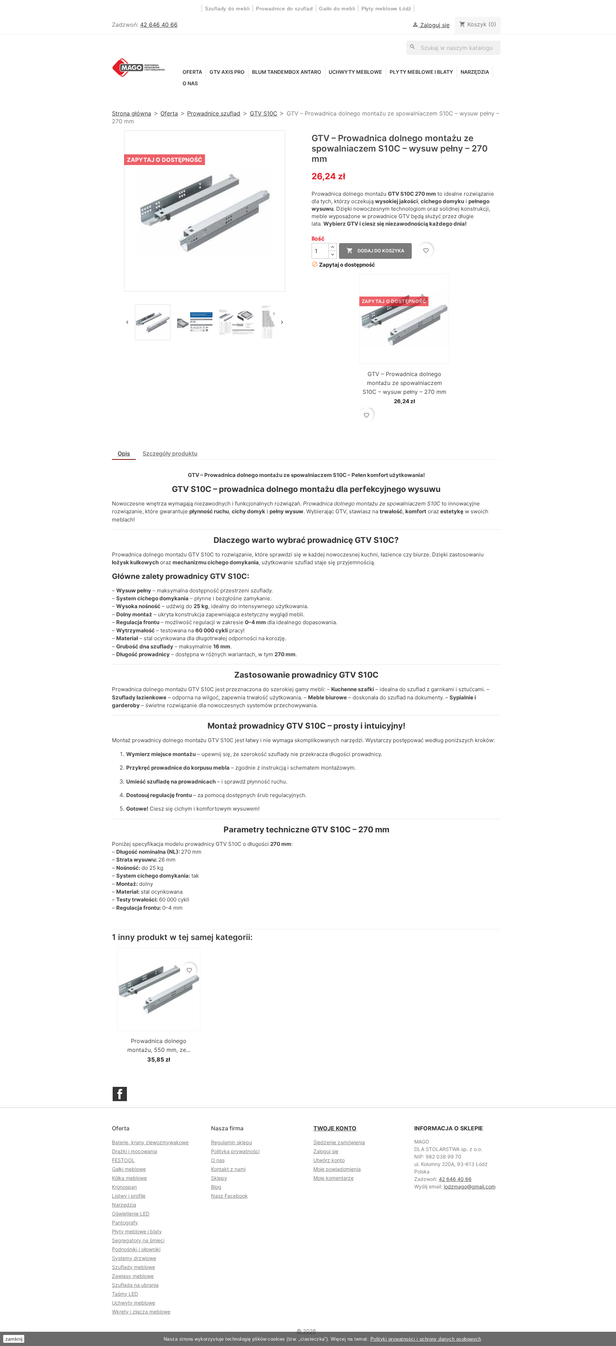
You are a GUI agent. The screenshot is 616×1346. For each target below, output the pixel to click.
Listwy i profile (128, 1196)
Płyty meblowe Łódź (387, 8)
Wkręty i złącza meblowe (141, 1312)
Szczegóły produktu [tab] (170, 453)
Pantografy (125, 1222)
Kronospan (124, 1187)
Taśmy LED (125, 1294)
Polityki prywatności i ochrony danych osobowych (425, 1339)
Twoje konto (334, 1128)
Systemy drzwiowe (134, 1258)
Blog (216, 1187)
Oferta (192, 72)
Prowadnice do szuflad (284, 8)
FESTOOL (123, 1160)
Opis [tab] (124, 453)
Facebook (120, 1094)
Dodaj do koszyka (375, 250)
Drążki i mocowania (134, 1151)
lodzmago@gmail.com (470, 1186)
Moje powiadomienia (337, 1169)
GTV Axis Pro (227, 72)
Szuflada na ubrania (135, 1285)
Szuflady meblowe (133, 1267)
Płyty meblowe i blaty (421, 72)
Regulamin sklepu (231, 1142)
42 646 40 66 (159, 24)
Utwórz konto (329, 1160)
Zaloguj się (325, 1151)
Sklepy (219, 1178)
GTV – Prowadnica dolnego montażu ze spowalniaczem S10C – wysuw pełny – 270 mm (404, 382)
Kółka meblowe (129, 1178)
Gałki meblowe (129, 1169)
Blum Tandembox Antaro (286, 72)
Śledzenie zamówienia (339, 1142)
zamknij (13, 1339)
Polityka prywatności (235, 1151)
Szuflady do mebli (227, 8)
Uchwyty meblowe (355, 72)
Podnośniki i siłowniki (136, 1249)
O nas (190, 83)
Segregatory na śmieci (138, 1240)
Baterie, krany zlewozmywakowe (150, 1142)
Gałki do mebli (337, 8)
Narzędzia (475, 72)
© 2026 (306, 1331)
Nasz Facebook (229, 1196)
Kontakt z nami (228, 1169)
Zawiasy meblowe (133, 1276)
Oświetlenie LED (130, 1214)
